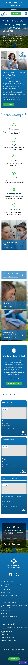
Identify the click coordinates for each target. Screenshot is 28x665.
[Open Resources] (16, 9)
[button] (26, 13)
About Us (15, 653)
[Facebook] (10, 574)
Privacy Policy (7, 653)
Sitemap (21, 653)
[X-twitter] (17, 574)
